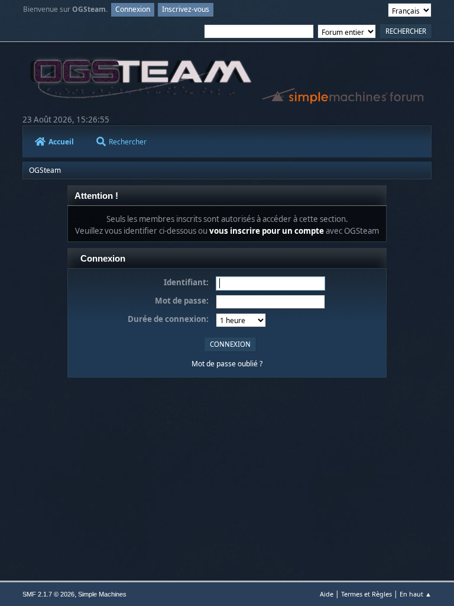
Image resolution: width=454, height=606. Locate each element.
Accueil (61, 142)
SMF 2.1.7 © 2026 (48, 594)
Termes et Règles (366, 593)
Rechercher (128, 142)
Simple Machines (102, 594)
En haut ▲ (416, 593)
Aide (326, 593)
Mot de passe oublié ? (227, 364)
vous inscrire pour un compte (266, 230)
